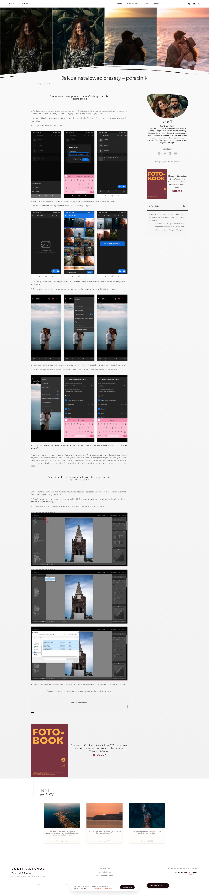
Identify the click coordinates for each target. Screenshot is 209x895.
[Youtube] (194, 4)
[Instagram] (189, 4)
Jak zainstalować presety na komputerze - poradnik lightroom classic (168, 217)
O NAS (146, 3)
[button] (159, 153)
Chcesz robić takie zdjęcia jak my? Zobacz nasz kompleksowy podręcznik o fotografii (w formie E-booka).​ (99, 748)
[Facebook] (199, 3)
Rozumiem (127, 887)
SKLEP (119, 3)
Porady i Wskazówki (172, 162)
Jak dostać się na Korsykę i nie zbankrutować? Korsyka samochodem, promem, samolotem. (169, 224)
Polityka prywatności (104, 875)
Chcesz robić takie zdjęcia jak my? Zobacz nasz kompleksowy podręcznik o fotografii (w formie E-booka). (177, 182)
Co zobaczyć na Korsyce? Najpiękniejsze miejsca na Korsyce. (170, 227)
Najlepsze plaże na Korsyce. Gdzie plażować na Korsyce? (170, 230)
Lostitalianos (18, 4)
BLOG (156, 3)
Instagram (159, 162)
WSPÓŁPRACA (133, 3)
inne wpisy (155, 220)
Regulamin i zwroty (104, 872)
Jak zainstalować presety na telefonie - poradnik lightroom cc (168, 214)
